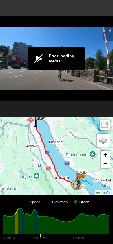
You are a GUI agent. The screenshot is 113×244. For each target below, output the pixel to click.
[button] (81, 179)
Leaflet (106, 192)
